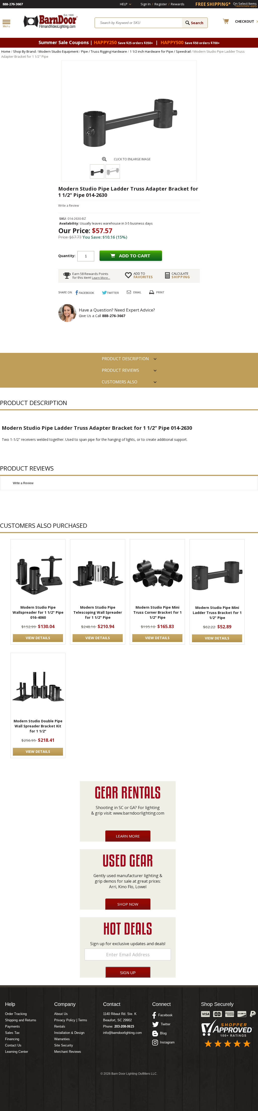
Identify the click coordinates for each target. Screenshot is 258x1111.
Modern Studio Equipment (58, 51)
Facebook (164, 1015)
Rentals (59, 1026)
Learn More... (101, 278)
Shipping (181, 275)
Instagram (166, 1042)
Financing (12, 1039)
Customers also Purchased (119, 383)
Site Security (63, 1045)
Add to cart (134, 255)
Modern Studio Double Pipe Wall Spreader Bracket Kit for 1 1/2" (38, 726)
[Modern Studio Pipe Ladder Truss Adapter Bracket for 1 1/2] (129, 163)
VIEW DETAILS (38, 637)
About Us (61, 1014)
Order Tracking (16, 1014)
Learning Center (16, 1052)
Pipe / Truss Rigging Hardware (104, 51)
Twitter (164, 1024)
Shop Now (127, 904)
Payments (12, 1026)
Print (160, 292)
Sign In (146, 4)
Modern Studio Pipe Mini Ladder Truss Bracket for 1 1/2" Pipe (217, 612)
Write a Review (68, 205)
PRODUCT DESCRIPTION (125, 358)
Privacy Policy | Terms (70, 1020)
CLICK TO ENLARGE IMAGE (132, 159)
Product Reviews (120, 370)
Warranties (62, 1039)
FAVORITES (143, 275)
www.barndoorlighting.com (138, 813)
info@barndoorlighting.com (122, 1033)
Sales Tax (12, 1033)
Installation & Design (69, 1033)
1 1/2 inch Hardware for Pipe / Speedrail (160, 51)
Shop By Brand (24, 51)
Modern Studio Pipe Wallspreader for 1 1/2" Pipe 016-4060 (38, 612)
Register (160, 4)
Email (137, 292)
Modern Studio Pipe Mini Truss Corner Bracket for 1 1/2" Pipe (157, 612)
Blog (162, 1033)
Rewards (177, 4)
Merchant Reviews (67, 1052)
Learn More (128, 836)
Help (123, 4)
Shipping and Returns (20, 1020)
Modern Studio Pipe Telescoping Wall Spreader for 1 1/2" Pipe (97, 612)
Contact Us (13, 1045)
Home (5, 51)
